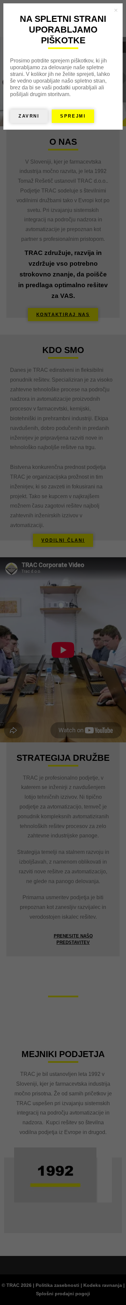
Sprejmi (73, 116)
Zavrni (28, 116)
